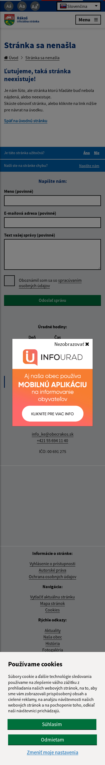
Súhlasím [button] (52, 724)
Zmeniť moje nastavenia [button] (52, 752)
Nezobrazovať (69, 344)
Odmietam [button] (52, 739)
